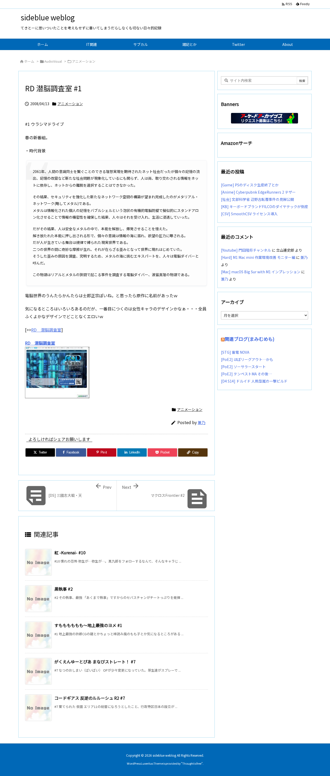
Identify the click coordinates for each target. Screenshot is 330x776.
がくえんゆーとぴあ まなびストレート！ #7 (95, 661)
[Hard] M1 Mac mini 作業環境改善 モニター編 (258, 257)
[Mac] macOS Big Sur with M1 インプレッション (260, 271)
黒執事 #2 (63, 589)
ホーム (29, 61)
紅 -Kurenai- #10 (70, 552)
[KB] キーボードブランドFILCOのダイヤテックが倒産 (264, 206)
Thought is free (191, 763)
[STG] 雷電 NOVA (235, 352)
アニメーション (83, 61)
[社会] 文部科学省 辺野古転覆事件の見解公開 (257, 199)
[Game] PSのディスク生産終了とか (250, 184)
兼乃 (201, 422)
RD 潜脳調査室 (46, 330)
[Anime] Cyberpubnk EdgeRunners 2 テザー (258, 192)
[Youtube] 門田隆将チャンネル (246, 250)
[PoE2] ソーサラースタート (243, 366)
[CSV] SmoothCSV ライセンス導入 (249, 213)
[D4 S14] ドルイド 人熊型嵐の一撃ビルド (254, 381)
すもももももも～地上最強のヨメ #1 (88, 625)
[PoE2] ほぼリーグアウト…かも (247, 359)
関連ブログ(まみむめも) (249, 338)
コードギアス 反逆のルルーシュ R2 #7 (89, 698)
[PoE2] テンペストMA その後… (246, 373)
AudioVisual (53, 61)
